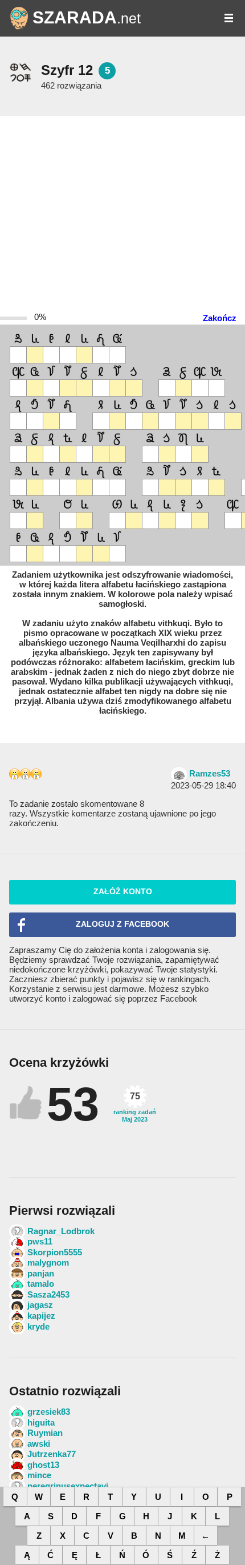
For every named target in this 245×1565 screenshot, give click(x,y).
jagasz (40, 1305)
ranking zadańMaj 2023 (134, 1107)
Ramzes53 (209, 773)
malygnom (48, 1262)
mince (39, 1475)
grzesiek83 (48, 1411)
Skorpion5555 (54, 1252)
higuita (41, 1422)
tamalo (40, 1283)
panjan (40, 1273)
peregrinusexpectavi (67, 1486)
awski (38, 1443)
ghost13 (43, 1465)
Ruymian (45, 1433)
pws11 (39, 1241)
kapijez (41, 1315)
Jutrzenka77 (51, 1454)
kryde (38, 1326)
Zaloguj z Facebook (122, 924)
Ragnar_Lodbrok (61, 1231)
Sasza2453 (48, 1294)
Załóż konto (122, 891)
